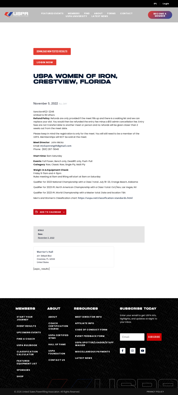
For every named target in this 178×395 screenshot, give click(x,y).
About (98, 13)
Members (74, 13)
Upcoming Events (29, 332)
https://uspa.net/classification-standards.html (105, 198)
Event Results (26, 326)
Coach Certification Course (58, 326)
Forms (111, 13)
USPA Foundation (56, 352)
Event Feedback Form (90, 336)
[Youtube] (142, 351)
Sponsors (23, 370)
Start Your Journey (25, 318)
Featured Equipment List (27, 362)
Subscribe (154, 337)
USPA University (76, 16)
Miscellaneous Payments (92, 351)
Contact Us (56, 360)
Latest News (100, 16)
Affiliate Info (84, 323)
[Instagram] (132, 351)
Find (87, 13)
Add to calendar (50, 212)
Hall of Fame (57, 344)
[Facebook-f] (122, 351)
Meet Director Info (88, 316)
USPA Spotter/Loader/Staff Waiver (94, 344)
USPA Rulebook (27, 345)
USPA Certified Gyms (58, 337)
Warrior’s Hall (45, 251)
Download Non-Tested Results (52, 51)
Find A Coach (26, 338)
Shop (20, 376)
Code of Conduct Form (91, 329)
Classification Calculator (27, 353)
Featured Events (52, 13)
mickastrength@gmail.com (55, 145)
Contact (126, 13)
